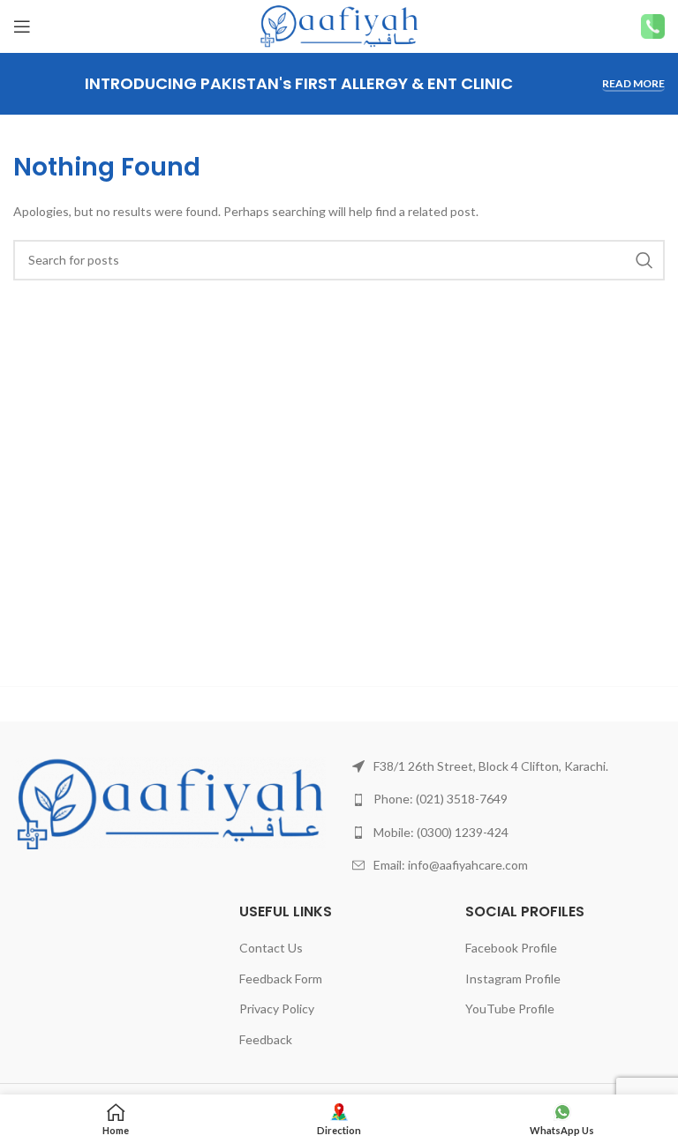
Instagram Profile (513, 978)
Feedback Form (280, 978)
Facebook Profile (511, 947)
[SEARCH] (644, 260)
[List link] (508, 766)
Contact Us (271, 947)
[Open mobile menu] (22, 26)
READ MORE (633, 84)
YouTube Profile (509, 1008)
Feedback (265, 1039)
